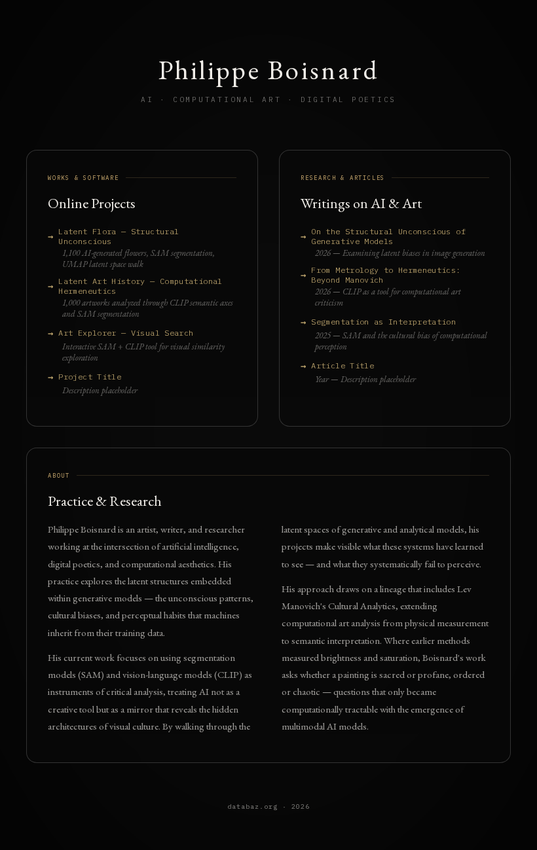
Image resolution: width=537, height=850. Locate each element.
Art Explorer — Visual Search (125, 333)
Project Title (89, 376)
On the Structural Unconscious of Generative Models (388, 236)
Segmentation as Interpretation (383, 322)
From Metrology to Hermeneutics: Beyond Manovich (385, 275)
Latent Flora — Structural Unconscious (118, 236)
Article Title (342, 365)
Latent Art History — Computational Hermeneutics (140, 286)
